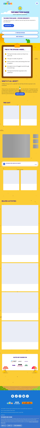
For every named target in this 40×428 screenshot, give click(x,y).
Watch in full (8, 25)
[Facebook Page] (20, 396)
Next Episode (19, 36)
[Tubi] (13, 365)
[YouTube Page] (23, 396)
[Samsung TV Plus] (13, 361)
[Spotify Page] (12, 396)
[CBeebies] (26, 365)
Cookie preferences (17, 425)
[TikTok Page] (16, 396)
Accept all (10, 425)
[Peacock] (20, 361)
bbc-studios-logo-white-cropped (17, 403)
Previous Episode (20, 32)
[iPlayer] (20, 365)
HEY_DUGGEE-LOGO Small (10, 403)
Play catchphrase (4, 164)
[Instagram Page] (27, 396)
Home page (8, 3)
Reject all (4, 425)
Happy (36, 164)
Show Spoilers (20, 94)
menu (37, 3)
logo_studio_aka (27, 403)
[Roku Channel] (26, 361)
